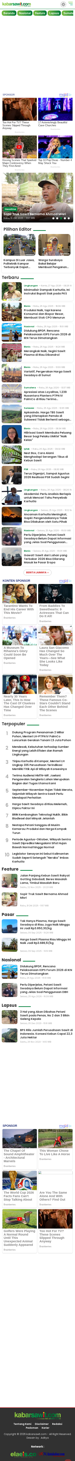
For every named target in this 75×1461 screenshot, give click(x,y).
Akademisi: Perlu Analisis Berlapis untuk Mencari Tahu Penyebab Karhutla (47, 497)
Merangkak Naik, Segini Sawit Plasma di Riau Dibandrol (44, 353)
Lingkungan (31, 285)
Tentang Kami (22, 1424)
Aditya (45, 1438)
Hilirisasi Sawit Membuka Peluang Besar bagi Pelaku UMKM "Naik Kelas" (47, 436)
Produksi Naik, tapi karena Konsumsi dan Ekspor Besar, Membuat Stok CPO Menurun (44, 314)
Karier (45, 1428)
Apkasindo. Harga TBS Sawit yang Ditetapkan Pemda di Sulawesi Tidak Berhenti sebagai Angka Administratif (47, 417)
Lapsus (54, 13)
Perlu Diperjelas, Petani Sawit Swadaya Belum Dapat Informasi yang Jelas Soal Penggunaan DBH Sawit (47, 540)
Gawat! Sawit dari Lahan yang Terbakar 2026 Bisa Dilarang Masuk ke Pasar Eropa (45, 559)
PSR (26, 469)
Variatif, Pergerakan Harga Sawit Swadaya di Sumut (47, 373)
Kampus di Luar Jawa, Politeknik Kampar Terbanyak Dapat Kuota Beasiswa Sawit (19, 265)
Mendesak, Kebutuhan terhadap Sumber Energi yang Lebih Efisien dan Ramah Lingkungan (40, 751)
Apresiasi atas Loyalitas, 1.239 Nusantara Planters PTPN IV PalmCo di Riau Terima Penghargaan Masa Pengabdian (47, 397)
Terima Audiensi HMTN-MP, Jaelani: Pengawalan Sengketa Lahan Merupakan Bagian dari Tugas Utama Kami (40, 779)
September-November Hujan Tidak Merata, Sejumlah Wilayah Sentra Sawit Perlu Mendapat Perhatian (42, 794)
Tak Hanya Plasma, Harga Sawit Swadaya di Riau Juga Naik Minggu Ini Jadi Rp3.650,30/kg (45, 924)
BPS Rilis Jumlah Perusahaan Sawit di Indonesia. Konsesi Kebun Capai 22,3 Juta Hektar (46, 1033)
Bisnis (27, 306)
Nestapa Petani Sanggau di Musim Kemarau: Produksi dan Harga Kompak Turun (39, 829)
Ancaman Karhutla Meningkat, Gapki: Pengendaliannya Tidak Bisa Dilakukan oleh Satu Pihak (45, 518)
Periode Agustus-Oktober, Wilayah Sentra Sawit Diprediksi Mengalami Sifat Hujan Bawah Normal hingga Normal (41, 843)
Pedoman (32, 1428)
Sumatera (30, 387)
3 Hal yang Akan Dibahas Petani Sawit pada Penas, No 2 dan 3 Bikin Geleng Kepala (44, 1015)
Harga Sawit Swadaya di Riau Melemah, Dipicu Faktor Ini (40, 806)
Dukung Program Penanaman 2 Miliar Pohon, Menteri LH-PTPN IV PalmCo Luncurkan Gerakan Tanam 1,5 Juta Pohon (41, 736)
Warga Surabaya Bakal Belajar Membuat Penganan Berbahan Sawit (52, 265)
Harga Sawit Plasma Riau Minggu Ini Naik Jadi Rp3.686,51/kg (45, 941)
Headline (10, 209)
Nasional (25, 13)
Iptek (27, 449)
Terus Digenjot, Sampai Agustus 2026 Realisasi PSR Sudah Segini (46, 475)
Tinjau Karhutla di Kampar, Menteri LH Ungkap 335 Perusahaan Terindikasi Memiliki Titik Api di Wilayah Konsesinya (39, 765)
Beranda (9, 13)
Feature (40, 13)
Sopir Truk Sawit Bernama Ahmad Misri (34, 214)
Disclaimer (42, 1424)
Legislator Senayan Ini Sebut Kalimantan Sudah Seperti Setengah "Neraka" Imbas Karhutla (40, 858)
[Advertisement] (37, 55)
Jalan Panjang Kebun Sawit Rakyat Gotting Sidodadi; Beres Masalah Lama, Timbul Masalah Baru (45, 879)
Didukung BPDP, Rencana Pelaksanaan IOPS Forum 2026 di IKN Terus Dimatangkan (47, 334)
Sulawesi (29, 408)
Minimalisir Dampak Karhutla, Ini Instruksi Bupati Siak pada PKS (47, 291)
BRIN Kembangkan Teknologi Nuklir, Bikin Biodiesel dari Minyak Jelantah (40, 816)
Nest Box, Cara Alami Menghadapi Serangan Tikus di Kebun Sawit (46, 456)
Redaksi (57, 1424)
